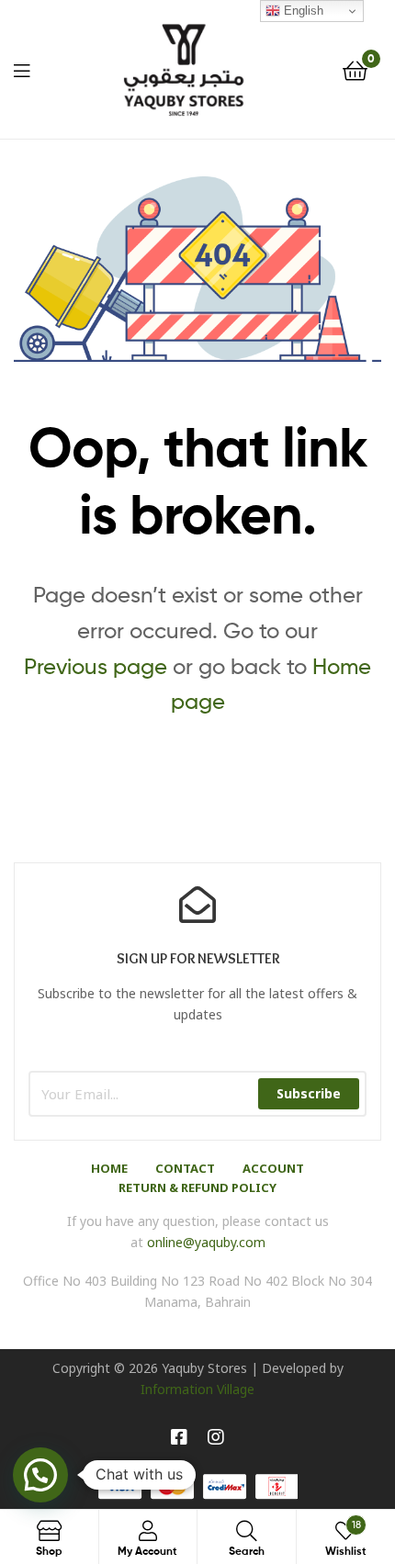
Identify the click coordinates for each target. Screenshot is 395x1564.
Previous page (95, 666)
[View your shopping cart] (355, 69)
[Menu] (21, 69)
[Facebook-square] (179, 1437)
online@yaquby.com (206, 1242)
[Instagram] (216, 1437)
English (301, 10)
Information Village (197, 1389)
